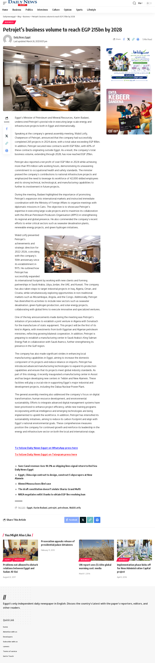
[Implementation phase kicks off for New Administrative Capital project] (134, 550)
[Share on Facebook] (124, 39)
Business (9, 22)
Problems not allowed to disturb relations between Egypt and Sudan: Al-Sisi (20, 568)
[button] (5, 3)
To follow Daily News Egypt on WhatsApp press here (46, 447)
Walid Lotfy (75, 507)
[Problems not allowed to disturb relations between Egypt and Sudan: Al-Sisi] (20, 550)
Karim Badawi (40, 507)
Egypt (29, 507)
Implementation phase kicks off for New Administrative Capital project (134, 568)
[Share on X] (128, 39)
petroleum (63, 507)
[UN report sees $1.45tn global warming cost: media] (96, 550)
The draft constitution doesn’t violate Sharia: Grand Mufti (49, 489)
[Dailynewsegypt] (22, 3)
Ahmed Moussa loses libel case (34, 483)
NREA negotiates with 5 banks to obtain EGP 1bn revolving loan (51, 494)
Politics (19, 560)
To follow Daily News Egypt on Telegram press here (46, 454)
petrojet (52, 507)
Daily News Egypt (22, 37)
